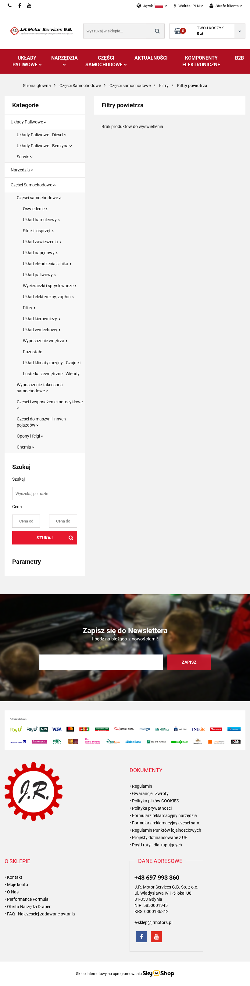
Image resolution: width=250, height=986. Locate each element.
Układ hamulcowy (40, 219)
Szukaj (45, 537)
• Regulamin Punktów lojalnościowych (165, 830)
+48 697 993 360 (156, 877)
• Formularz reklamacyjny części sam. (165, 822)
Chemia (24, 447)
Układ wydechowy (40, 329)
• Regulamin (141, 786)
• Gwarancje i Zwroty (149, 793)
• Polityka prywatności (151, 808)
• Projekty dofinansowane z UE (158, 837)
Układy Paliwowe (25, 61)
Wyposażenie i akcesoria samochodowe (40, 387)
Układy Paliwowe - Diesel (40, 134)
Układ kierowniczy (40, 318)
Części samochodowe (38, 197)
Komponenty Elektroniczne (201, 61)
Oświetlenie (34, 208)
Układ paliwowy (38, 274)
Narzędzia (64, 58)
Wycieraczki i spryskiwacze (48, 285)
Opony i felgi (29, 436)
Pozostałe (32, 351)
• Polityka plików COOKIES (154, 800)
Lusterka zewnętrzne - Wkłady (51, 373)
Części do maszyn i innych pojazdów (41, 421)
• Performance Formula (26, 899)
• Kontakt (13, 877)
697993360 (10, 5)
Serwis (23, 156)
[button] (146, 770)
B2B (239, 58)
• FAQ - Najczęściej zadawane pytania (40, 913)
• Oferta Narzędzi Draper (28, 906)
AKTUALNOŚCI (151, 58)
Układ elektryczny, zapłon (47, 296)
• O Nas (12, 891)
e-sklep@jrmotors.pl (153, 922)
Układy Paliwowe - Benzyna (43, 145)
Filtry (28, 307)
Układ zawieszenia (41, 241)
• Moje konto (16, 884)
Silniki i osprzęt (37, 230)
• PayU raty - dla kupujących (156, 844)
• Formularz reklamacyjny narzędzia (163, 815)
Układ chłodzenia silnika (46, 263)
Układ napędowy (39, 252)
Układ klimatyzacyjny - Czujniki (51, 362)
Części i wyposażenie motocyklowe (50, 401)
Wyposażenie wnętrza (44, 340)
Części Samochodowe (104, 61)
